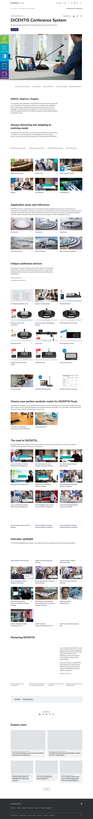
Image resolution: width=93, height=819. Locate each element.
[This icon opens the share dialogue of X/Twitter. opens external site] (50, 714)
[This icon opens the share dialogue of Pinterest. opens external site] (53, 714)
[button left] (12, 86)
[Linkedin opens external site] (81, 803)
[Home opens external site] (17, 3)
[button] (22, 167)
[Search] (77, 3)
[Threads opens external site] (46, 714)
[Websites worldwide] (74, 3)
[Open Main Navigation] (80, 3)
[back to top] (81, 815)
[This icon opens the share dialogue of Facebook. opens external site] (77, 16)
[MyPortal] (68, 3)
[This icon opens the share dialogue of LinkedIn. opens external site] (73, 16)
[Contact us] (71, 3)
